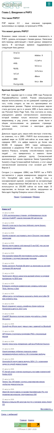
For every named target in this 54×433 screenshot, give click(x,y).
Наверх (31, 420)
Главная (23, 420)
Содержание (26, 197)
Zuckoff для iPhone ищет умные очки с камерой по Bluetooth (26, 326)
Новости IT (6, 209)
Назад (16, 197)
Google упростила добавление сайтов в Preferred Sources (26, 344)
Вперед (36, 197)
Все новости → (47, 409)
